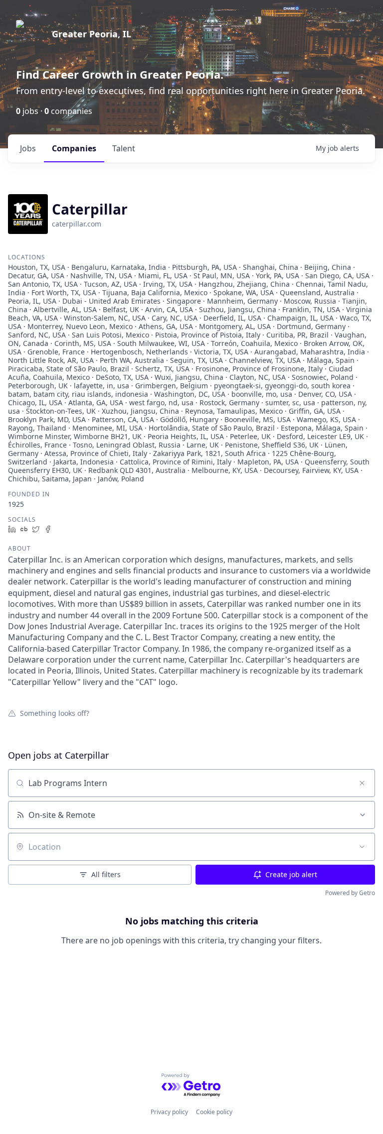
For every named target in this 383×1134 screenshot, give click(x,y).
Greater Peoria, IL (91, 34)
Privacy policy (169, 1112)
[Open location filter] (362, 847)
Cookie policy (214, 1112)
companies (74, 148)
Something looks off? (54, 712)
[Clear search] (362, 783)
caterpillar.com (76, 224)
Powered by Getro (350, 893)
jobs (28, 148)
